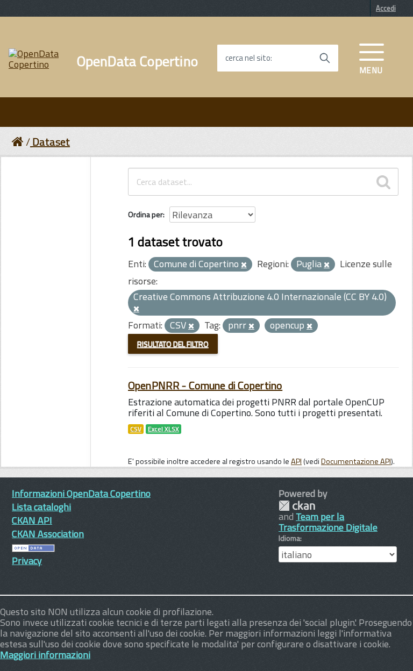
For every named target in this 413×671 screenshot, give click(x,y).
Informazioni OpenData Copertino (81, 493)
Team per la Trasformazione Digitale (328, 521)
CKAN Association (48, 533)
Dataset (51, 141)
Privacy (27, 560)
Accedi (386, 8)
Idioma (289, 538)
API (296, 461)
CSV (135, 429)
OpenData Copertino (137, 61)
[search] (383, 182)
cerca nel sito (247, 58)
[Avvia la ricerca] (324, 58)
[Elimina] (244, 265)
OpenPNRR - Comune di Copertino (205, 385)
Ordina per (145, 214)
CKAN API (32, 520)
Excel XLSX (163, 429)
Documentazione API (356, 461)
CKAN (297, 505)
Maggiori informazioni (45, 654)
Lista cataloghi (41, 506)
